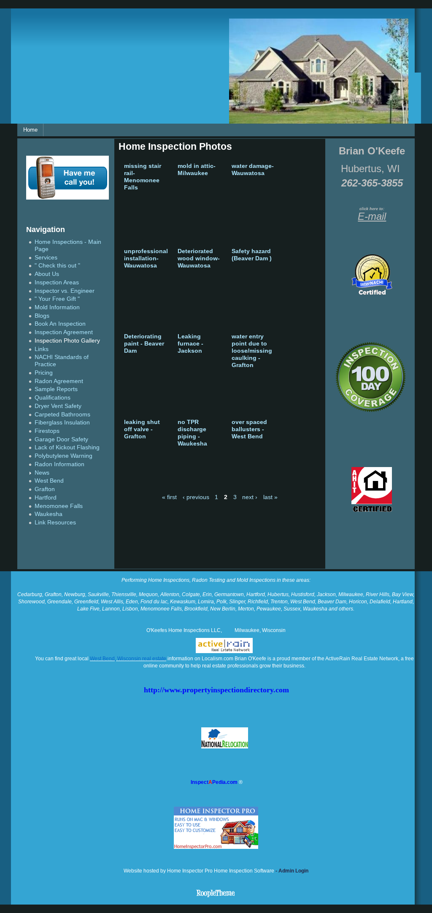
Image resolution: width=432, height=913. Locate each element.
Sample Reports (56, 389)
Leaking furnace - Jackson (190, 343)
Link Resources (55, 522)
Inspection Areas (57, 282)
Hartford (46, 497)
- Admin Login (291, 871)
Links (42, 349)
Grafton (45, 489)
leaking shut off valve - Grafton (142, 429)
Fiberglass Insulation (62, 422)
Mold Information (57, 307)
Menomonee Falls (59, 506)
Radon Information (59, 464)
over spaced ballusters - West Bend (249, 429)
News (42, 473)
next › (249, 497)
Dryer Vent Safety (58, 406)
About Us (47, 274)
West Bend (49, 481)
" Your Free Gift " (57, 299)
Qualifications (52, 397)
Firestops (47, 431)
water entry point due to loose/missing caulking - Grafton (252, 350)
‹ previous (196, 497)
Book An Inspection (60, 324)
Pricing (44, 373)
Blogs (42, 316)
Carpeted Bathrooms (62, 414)
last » (270, 497)
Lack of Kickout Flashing (67, 447)
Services (46, 257)
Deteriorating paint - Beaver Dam (144, 343)
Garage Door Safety (61, 439)
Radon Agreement (59, 381)
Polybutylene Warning (63, 456)
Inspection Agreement (64, 332)
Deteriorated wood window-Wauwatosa (199, 258)
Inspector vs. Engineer (64, 291)
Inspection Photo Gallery (67, 341)
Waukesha (48, 514)
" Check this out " (57, 265)
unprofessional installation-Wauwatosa (146, 258)
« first (169, 497)
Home (30, 130)
